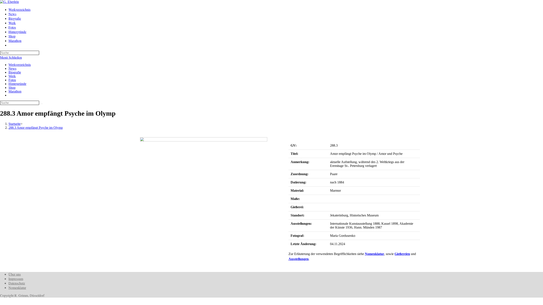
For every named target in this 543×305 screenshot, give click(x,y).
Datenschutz (16, 283)
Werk (12, 76)
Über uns (14, 274)
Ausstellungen (298, 259)
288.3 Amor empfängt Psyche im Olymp (35, 127)
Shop (11, 87)
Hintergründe (17, 84)
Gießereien (402, 254)
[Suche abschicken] (41, 103)
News (12, 68)
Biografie (14, 72)
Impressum (15, 278)
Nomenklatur (374, 254)
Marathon (14, 91)
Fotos (12, 80)
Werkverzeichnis (19, 65)
